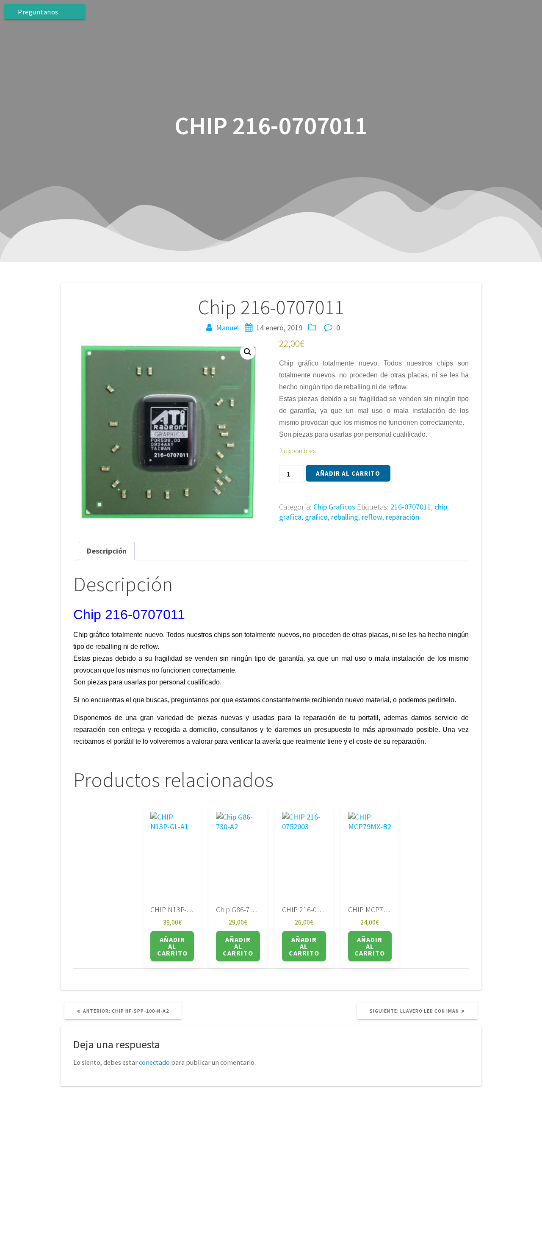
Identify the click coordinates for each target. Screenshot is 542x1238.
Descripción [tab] (107, 551)
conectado (154, 1062)
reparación (402, 517)
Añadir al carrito (348, 473)
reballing (344, 517)
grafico (316, 517)
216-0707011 (410, 507)
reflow (372, 517)
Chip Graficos (334, 507)
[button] (247, 352)
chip (440, 507)
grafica (290, 517)
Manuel (227, 327)
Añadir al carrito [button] (172, 946)
